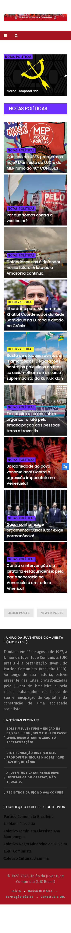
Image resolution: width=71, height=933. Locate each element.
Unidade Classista (19, 823)
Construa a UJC (53, 897)
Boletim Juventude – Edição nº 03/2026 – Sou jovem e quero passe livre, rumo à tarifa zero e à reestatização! (36, 735)
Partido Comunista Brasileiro (29, 816)
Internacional (20, 302)
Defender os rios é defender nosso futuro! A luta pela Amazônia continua (33, 267)
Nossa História (40, 891)
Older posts (19, 613)
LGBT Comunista (18, 851)
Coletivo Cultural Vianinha (26, 858)
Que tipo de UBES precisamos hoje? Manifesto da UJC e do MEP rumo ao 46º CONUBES (35, 162)
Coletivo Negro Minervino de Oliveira (35, 844)
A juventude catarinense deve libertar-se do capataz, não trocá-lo (32, 777)
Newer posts (52, 613)
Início (16, 891)
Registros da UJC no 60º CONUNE (34, 792)
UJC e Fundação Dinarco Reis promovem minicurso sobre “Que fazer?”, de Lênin (35, 757)
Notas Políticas (18, 57)
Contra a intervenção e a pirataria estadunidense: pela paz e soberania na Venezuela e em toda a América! (35, 577)
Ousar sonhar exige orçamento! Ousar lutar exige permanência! (35, 530)
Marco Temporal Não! (23, 91)
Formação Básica (20, 897)
